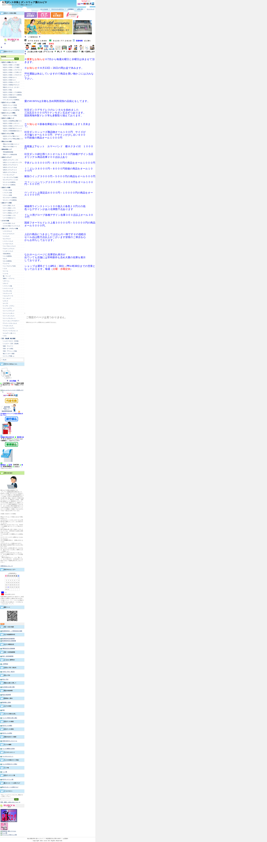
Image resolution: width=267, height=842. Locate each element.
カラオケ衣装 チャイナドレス (11, 226)
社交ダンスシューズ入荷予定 (11, 110)
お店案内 (65, 838)
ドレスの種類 (7, 744)
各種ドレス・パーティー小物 (10, 228)
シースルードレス (8, 243)
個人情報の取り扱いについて (35, 838)
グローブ (5, 283)
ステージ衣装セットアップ (10, 213)
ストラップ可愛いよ (8, 356)
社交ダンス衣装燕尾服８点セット (12, 131)
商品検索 (3, 56)
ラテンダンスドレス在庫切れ (11, 99)
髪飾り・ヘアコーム (8, 278)
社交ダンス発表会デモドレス (11, 85)
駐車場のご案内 (8, 698)
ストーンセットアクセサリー (11, 321)
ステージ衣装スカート (9, 210)
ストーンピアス (7, 308)
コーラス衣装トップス (9, 215)
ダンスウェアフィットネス (10, 180)
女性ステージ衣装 (7, 203)
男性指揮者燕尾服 (8, 152)
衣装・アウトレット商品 (10, 351)
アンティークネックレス (10, 323)
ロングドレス (7, 238)
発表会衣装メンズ (7, 149)
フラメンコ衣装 (7, 195)
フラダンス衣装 (7, 190)
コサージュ (6, 281)
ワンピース (6, 263)
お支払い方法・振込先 (10, 667)
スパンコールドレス (8, 233)
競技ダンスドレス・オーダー (11, 87)
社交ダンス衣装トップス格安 (11, 67)
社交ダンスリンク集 (9, 775)
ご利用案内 (70, 9)
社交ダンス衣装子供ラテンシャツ (12, 128)
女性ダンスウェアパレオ (10, 167)
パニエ (5, 268)
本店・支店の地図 (9, 627)
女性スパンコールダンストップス (12, 162)
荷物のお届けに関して (10, 683)
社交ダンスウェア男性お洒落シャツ (13, 138)
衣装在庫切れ (7, 253)
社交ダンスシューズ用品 (10, 107)
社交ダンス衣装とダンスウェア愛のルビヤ (24, 2)
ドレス (4, 359)
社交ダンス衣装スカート (10, 77)
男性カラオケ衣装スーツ (10, 146)
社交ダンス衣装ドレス (9, 80)
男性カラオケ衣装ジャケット (11, 144)
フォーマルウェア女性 (9, 266)
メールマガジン (8, 791)
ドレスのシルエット (9, 752)
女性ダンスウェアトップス (10, 160)
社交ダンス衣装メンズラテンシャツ (13, 126)
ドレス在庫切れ (7, 256)
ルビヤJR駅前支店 (9, 644)
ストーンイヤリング (8, 311)
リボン (5, 335)
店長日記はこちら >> (7, 566)
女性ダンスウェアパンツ (10, 170)
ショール (5, 273)
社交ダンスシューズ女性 (8, 102)
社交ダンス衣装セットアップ (11, 82)
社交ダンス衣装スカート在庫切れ (12, 95)
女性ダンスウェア (7, 157)
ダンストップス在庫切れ (10, 200)
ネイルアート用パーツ (9, 333)
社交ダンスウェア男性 (8, 133)
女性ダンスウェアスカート (10, 165)
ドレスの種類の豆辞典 (8, 748)
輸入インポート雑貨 (8, 353)
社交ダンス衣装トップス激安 (11, 65)
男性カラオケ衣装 (7, 141)
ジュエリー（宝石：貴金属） (11, 343)
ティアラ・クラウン (8, 306)
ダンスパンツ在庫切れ (9, 185)
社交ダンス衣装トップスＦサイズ (12, 70)
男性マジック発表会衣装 (10, 154)
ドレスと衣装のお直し (10, 714)
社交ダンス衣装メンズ (8, 118)
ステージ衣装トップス (9, 208)
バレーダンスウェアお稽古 (10, 177)
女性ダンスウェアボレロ (10, 172)
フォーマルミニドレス (9, 246)
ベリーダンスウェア (8, 175)
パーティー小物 (8, 286)
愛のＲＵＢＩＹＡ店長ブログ (12, 783)
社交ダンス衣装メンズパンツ (11, 123)
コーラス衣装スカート (9, 218)
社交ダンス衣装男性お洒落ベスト (12, 121)
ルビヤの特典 (7, 706)
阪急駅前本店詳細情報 (8, 638)
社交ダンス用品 (7, 90)
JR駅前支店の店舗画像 (8, 648)
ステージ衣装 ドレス (9, 205)
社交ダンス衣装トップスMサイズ (12, 72)
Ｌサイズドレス (7, 231)
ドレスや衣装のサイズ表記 (11, 760)
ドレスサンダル (7, 291)
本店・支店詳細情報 (9, 652)
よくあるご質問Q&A (9, 660)
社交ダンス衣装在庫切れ (10, 97)
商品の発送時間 (8, 690)
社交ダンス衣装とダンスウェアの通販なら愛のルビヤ (17, 5)
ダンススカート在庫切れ (10, 197)
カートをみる (44, 9)
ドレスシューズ (7, 293)
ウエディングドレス (8, 248)
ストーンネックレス (8, 316)
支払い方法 (7, 675)
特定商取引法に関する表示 (53, 838)
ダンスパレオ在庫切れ (9, 182)
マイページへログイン (57, 9)
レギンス (5, 301)
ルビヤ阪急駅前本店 (9, 634)
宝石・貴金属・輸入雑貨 (8, 338)
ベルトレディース (8, 296)
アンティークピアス (8, 328)
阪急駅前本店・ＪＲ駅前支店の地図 (12, 631)
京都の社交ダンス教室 (10, 737)
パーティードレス (8, 241)
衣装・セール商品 (8, 348)
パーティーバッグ (8, 288)
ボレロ (5, 258)
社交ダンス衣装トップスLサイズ (12, 75)
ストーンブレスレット (9, 318)
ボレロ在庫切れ (7, 261)
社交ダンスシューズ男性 (8, 113)
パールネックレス (8, 325)
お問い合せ (80, 9)
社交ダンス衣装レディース (9, 62)
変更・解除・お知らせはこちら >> (10, 802)
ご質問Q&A (5, 664)
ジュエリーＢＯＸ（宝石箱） (11, 341)
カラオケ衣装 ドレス (9, 223)
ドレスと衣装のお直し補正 (9, 718)
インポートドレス (8, 251)
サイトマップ (90, 9)
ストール (5, 271)
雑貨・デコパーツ (8, 346)
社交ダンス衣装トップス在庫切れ (12, 92)
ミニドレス (6, 236)
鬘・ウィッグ (7, 276)
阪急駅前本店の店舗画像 (9, 640)
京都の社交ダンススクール (9, 741)
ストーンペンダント (8, 313)
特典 (3, 710)
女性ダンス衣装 (6, 187)
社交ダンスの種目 (9, 721)
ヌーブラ (5, 303)
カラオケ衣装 (5, 220)
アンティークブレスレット (10, 330)
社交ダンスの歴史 (9, 729)
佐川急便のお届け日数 (8, 687)
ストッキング (7, 298)
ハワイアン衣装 (7, 192)
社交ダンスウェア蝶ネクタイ (11, 136)
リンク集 (6, 767)
